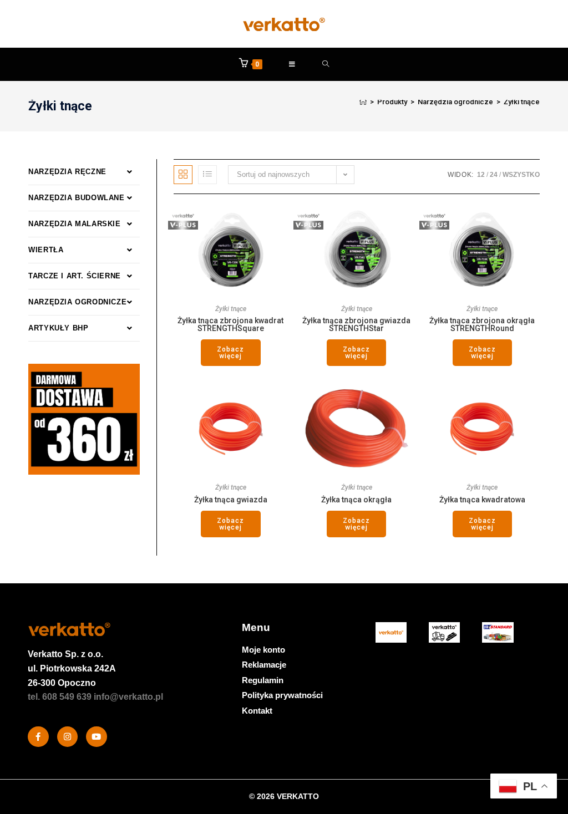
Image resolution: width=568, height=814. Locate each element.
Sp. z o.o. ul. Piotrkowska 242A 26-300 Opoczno (72, 668)
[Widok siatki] (183, 174)
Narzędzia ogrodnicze (77, 302)
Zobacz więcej (230, 352)
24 (494, 175)
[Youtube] (96, 736)
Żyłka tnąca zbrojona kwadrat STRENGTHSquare (230, 324)
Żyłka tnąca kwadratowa (482, 499)
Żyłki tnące (522, 102)
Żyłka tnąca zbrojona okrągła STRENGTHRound (482, 324)
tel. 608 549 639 (60, 696)
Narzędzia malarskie (74, 224)
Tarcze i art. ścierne (74, 276)
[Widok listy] (207, 174)
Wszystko (521, 175)
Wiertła (45, 250)
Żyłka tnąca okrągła (356, 499)
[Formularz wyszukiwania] (326, 64)
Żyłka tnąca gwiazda (230, 499)
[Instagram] (67, 736)
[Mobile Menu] (292, 64)
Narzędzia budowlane (76, 198)
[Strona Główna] (363, 102)
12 (481, 175)
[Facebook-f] (38, 736)
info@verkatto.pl (128, 696)
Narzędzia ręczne (67, 171)
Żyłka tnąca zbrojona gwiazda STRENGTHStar (356, 324)
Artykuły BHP (58, 328)
